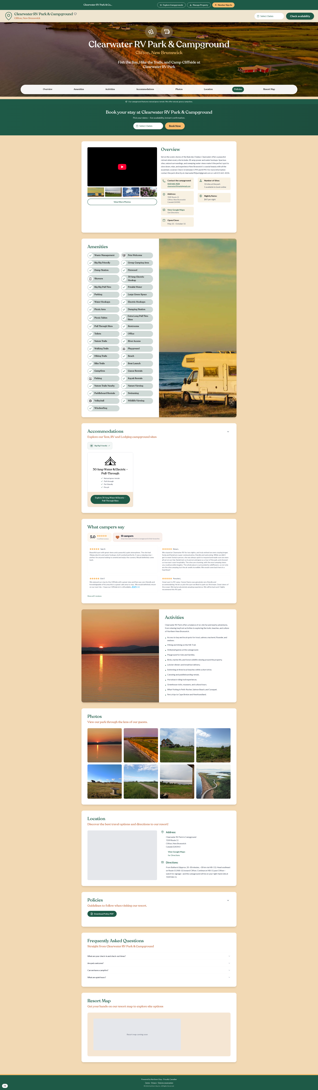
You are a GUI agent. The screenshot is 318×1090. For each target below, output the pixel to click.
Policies (238, 89)
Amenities (79, 89)
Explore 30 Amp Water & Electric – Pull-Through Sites (110, 499)
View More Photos (122, 202)
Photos (179, 89)
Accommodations (145, 89)
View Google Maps (176, 210)
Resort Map (269, 89)
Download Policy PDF (104, 914)
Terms (147, 1083)
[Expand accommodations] (228, 431)
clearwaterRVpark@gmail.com (178, 186)
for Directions (174, 855)
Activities (110, 89)
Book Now (175, 125)
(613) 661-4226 (173, 184)
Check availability (300, 16)
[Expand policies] (228, 900)
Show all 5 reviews (94, 596)
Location (208, 89)
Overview (47, 89)
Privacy (154, 1083)
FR (5, 1086)
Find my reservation (165, 1083)
